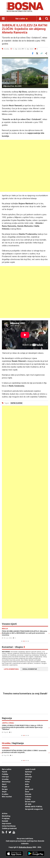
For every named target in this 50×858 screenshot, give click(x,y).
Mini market (7, 797)
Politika (5, 774)
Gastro (28, 779)
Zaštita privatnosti (9, 828)
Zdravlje (28, 777)
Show (27, 787)
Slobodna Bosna (25, 847)
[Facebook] (6, 832)
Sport (4, 784)
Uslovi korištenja (9, 826)
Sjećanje (28, 772)
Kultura (28, 774)
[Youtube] (14, 832)
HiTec (27, 782)
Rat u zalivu (6, 769)
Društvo (5, 794)
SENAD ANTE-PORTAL (33, 807)
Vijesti (4, 772)
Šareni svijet (30, 802)
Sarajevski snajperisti (34, 809)
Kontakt (5, 821)
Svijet (4, 792)
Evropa (5, 789)
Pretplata (5, 818)
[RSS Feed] (3, 832)
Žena (27, 792)
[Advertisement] (25, 166)
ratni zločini (16, 403)
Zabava (28, 797)
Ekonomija (6, 782)
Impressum (6, 823)
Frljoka (28, 799)
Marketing (6, 816)
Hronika (5, 779)
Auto (27, 784)
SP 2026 (28, 804)
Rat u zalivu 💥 (22, 19)
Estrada (28, 794)
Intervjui (5, 777)
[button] (46, 60)
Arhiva (4, 813)
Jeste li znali (30, 769)
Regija (4, 787)
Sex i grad (29, 789)
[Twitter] (10, 832)
